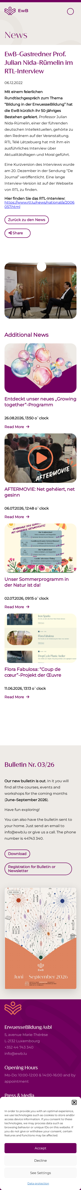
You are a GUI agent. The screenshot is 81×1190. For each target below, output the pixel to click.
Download (17, 854)
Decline (40, 1160)
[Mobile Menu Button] (70, 11)
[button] (74, 1102)
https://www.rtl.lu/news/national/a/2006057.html (39, 204)
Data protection (38, 1183)
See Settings (40, 1173)
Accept (40, 1148)
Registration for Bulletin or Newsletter (31, 868)
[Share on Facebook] (27, 233)
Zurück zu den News (26, 220)
